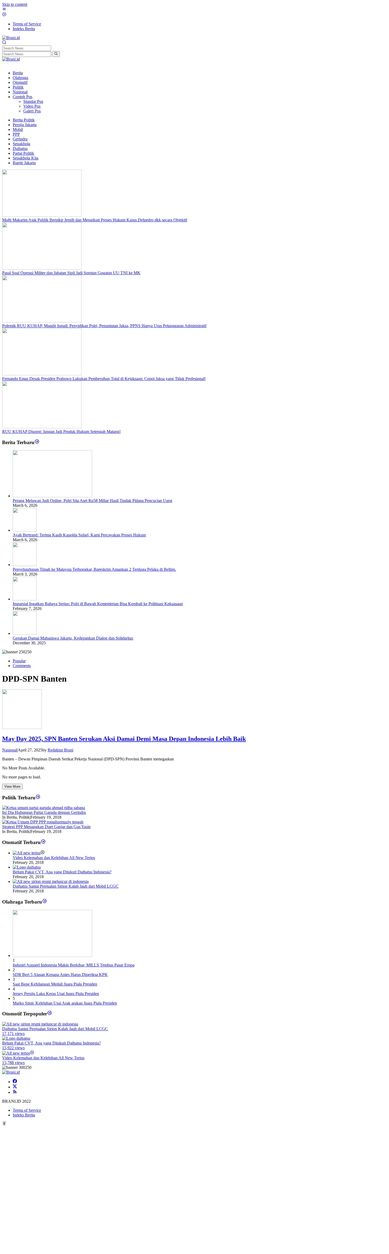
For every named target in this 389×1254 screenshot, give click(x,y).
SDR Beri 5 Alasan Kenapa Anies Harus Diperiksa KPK (60, 974)
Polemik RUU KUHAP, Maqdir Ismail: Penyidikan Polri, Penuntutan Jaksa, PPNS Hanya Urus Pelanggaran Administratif (104, 325)
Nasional (9, 750)
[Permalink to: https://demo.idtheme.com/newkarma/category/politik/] (37, 797)
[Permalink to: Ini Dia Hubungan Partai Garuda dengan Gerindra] (43, 807)
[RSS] (15, 1092)
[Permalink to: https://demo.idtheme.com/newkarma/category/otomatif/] (43, 842)
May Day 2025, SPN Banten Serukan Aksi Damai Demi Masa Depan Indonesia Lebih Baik (124, 738)
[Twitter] (15, 1087)
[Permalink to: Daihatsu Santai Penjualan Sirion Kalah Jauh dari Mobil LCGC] (51, 881)
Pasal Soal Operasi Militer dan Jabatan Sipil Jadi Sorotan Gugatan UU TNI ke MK (71, 273)
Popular (19, 661)
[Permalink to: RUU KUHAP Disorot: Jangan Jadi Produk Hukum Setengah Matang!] (42, 427)
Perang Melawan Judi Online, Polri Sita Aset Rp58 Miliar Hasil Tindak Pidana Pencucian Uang (92, 500)
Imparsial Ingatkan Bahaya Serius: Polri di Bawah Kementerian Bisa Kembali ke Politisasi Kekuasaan (98, 603)
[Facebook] (15, 1081)
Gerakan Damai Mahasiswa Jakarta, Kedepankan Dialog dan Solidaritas (73, 638)
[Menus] (4, 9)
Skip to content (14, 4)
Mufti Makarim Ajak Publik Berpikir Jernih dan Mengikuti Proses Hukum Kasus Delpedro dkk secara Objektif (94, 220)
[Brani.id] (11, 37)
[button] (56, 54)
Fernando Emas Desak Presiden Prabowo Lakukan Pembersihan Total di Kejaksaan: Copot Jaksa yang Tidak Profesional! (104, 378)
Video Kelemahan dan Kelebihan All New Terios (54, 857)
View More (12, 786)
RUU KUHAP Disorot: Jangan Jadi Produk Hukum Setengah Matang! (61, 431)
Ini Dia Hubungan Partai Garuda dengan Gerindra (44, 812)
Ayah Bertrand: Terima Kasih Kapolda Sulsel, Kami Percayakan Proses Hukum (79, 535)
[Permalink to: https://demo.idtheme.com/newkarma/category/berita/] (36, 442)
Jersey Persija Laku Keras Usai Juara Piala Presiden (56, 993)
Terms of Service (27, 1110)
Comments (22, 665)
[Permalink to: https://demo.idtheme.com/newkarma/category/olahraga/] (44, 902)
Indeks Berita (24, 1115)
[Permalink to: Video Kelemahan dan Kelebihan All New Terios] (26, 853)
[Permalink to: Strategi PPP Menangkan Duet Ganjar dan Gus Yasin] (42, 822)
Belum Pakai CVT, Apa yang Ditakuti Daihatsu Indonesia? (62, 872)
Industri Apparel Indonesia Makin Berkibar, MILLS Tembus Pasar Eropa (73, 965)
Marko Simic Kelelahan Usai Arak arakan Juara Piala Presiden (65, 1003)
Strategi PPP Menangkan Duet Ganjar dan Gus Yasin (46, 826)
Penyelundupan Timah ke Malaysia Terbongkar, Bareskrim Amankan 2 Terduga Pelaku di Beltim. (94, 569)
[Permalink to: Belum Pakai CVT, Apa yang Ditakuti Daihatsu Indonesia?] (27, 867)
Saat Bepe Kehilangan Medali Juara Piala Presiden (55, 984)
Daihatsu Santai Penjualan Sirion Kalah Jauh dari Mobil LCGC (66, 886)
